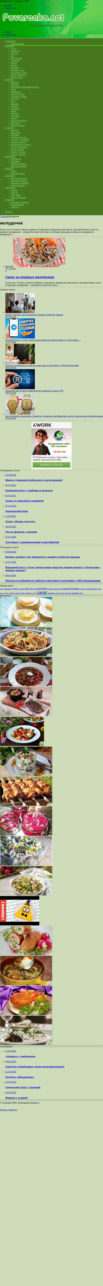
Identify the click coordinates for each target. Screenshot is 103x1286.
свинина (51, 593)
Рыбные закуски (19, 181)
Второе (9, 80)
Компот (14, 193)
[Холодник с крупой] (26, 685)
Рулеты (14, 106)
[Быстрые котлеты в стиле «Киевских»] (26, 954)
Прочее (9, 200)
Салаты (9, 128)
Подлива (15, 123)
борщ (2, 589)
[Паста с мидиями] (26, 655)
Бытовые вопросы (20, 202)
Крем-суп (15, 51)
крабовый (51, 589)
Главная (4, 216)
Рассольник (16, 58)
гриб (15, 588)
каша (35, 589)
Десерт (9, 169)
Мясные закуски (19, 178)
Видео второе (18, 125)
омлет (12, 593)
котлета (42, 588)
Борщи (14, 53)
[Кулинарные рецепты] (32, 27)
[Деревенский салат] (26, 895)
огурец (6, 593)
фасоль (68, 593)
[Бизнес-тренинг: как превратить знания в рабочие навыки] (20, 312)
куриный (66, 588)
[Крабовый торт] (19, 925)
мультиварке (91, 589)
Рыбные (15, 85)
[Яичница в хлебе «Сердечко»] (26, 626)
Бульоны (15, 68)
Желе (13, 171)
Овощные (16, 92)
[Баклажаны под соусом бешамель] (26, 1044)
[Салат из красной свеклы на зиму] (26, 835)
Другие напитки (18, 197)
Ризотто (15, 99)
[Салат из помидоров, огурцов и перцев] (22, 745)
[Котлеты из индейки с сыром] (26, 984)
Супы (13, 49)
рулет (34, 593)
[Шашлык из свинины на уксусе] (26, 805)
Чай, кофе (16, 195)
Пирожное (16, 159)
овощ (2, 593)
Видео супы (17, 77)
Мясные (15, 82)
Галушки (15, 116)
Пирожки (15, 161)
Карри (14, 118)
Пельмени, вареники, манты (25, 87)
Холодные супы (19, 73)
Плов (13, 89)
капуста (28, 588)
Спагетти (15, 109)
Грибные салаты (19, 137)
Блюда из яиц (17, 94)
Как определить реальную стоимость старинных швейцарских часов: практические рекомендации (54, 416)
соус (58, 593)
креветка (58, 589)
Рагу (13, 101)
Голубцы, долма (19, 97)
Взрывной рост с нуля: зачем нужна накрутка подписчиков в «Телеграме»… (43, 340)
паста (17, 593)
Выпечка (10, 157)
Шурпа (14, 65)
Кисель (14, 190)
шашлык (75, 593)
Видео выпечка (18, 164)
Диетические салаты (21, 145)
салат (42, 592)
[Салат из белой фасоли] (26, 865)
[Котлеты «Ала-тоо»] (26, 1014)
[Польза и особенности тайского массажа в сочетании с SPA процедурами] (20, 363)
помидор (28, 593)
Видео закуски (18, 185)
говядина (8, 589)
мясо (99, 589)
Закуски (10, 176)
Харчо (14, 63)
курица (75, 588)
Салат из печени (19, 147)
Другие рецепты (19, 75)
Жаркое (15, 104)
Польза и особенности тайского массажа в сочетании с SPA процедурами (42, 365)
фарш (62, 593)
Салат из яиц (17, 149)
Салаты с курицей (20, 140)
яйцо (81, 593)
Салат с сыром (18, 152)
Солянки (15, 61)
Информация (17, 44)
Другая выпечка (19, 166)
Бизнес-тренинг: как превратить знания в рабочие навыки (34, 315)
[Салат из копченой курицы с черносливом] (26, 775)
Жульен (15, 113)
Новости (15, 207)
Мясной (14, 130)
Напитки (10, 188)
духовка (21, 589)
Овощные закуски (19, 183)
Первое (9, 46)
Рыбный (15, 135)
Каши (13, 111)
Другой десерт (18, 173)
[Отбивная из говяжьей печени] (26, 715)
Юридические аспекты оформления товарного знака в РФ (34, 391)
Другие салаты (18, 154)
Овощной (15, 133)
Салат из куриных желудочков (29, 277)
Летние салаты (18, 142)
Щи (12, 56)
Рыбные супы (18, 70)
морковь (82, 589)
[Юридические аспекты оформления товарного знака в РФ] (20, 388)
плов (22, 593)
